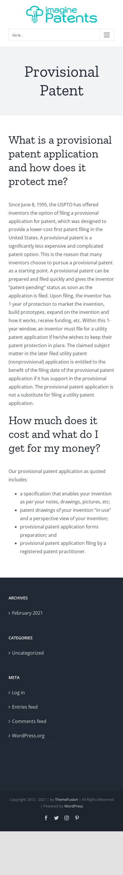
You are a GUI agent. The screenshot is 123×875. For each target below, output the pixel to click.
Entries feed (25, 707)
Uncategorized (28, 653)
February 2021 (27, 613)
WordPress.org (28, 735)
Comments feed (29, 721)
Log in (18, 692)
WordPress (73, 806)
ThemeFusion (66, 799)
